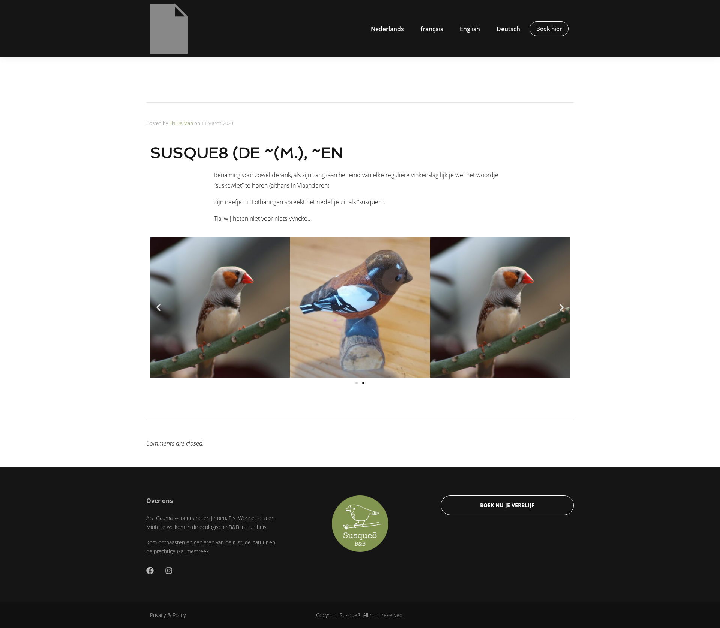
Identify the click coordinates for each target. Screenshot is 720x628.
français (431, 29)
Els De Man (181, 123)
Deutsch (508, 29)
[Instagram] (168, 570)
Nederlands (387, 29)
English (470, 29)
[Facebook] (150, 570)
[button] (158, 307)
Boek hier (549, 28)
